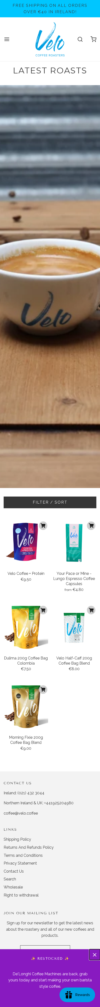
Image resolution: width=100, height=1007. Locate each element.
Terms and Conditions (23, 855)
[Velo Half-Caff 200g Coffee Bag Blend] (74, 627)
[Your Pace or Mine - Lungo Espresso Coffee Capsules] (74, 542)
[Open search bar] (80, 39)
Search (10, 879)
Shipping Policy (17, 839)
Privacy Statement (20, 863)
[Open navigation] (6, 39)
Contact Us (14, 871)
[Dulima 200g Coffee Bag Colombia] (26, 627)
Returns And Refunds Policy (29, 847)
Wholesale (13, 887)
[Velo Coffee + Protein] (26, 542)
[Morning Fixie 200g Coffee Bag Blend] (26, 706)
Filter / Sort (50, 502)
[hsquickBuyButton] (43, 525)
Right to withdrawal (21, 895)
